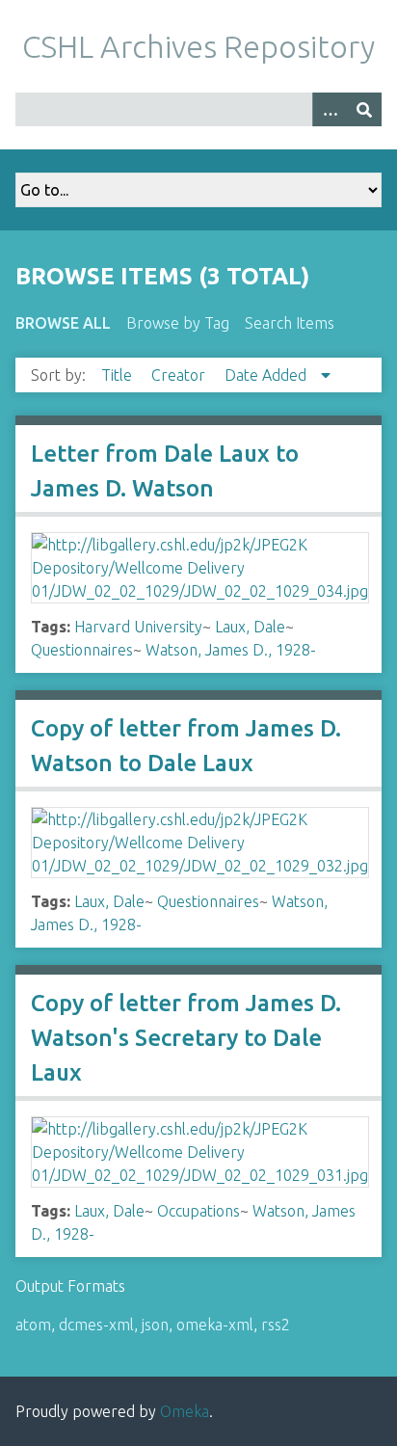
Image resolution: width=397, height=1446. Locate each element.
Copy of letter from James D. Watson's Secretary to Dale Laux (186, 1037)
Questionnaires (82, 649)
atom (33, 1324)
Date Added (267, 375)
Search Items (289, 323)
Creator (180, 375)
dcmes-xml (96, 1324)
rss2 (275, 1324)
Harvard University (138, 626)
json (155, 1324)
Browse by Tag (177, 323)
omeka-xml (214, 1324)
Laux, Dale (250, 626)
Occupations (198, 1210)
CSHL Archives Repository (198, 46)
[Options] (329, 109)
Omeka (184, 1411)
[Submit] (364, 109)
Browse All (63, 323)
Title (118, 375)
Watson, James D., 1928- (231, 649)
